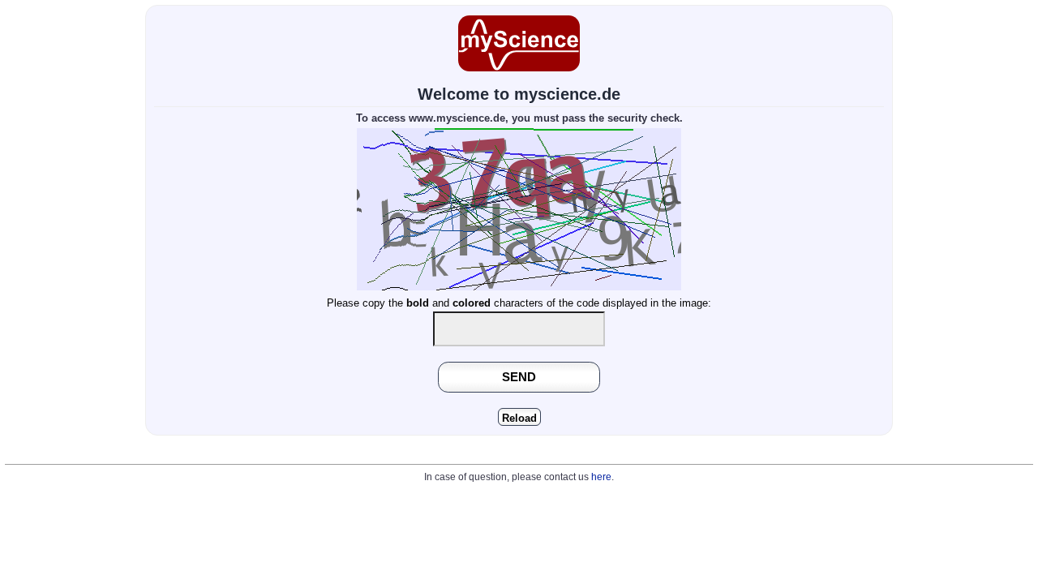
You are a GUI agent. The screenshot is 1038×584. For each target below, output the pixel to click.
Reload (519, 418)
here (601, 477)
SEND (519, 377)
